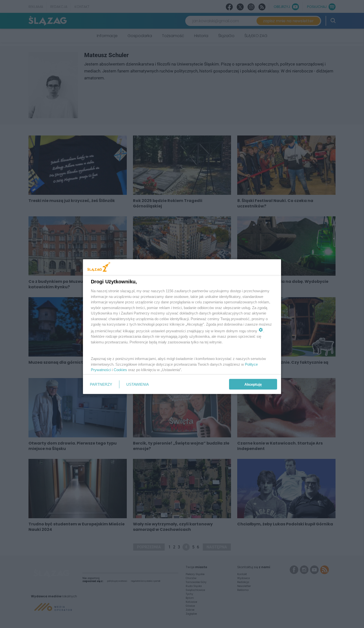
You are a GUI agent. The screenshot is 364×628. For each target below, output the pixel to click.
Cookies (120, 370)
